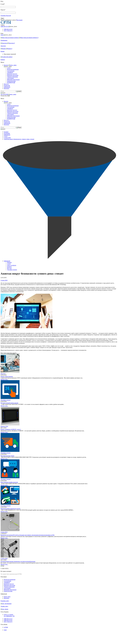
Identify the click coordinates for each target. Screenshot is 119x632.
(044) (2, 35)
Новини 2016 (4, 426)
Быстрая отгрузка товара (7, 455)
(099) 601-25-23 (8, 29)
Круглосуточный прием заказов (9, 403)
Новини (9, 262)
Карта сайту (7, 596)
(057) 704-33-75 (8, 30)
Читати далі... (4, 379)
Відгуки (9, 268)
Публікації (7, 133)
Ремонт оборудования (7, 376)
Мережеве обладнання (13, 79)
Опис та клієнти (11, 265)
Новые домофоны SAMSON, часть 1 (11, 429)
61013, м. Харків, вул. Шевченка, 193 (9, 615)
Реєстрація (19, 20)
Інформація (7, 87)
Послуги (6, 84)
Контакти (6, 88)
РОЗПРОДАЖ (11, 82)
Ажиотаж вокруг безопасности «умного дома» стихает (19, 139)
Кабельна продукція (12, 75)
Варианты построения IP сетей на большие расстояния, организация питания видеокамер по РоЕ (27, 535)
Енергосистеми (11, 81)
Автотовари (10, 78)
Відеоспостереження (13, 69)
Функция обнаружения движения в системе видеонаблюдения (18, 561)
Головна (6, 132)
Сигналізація (10, 71)
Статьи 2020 (4, 558)
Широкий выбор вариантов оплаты (10, 508)
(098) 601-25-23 (5, 26)
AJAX (9, 68)
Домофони (10, 72)
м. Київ (6, 627)
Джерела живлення (12, 76)
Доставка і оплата (12, 269)
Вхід (2, 18)
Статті (5, 136)
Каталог (6, 65)
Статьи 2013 (4, 532)
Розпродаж (7, 85)
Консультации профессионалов (9, 482)
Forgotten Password (6, 15)
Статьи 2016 (7, 137)
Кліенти (9, 266)
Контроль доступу (12, 73)
